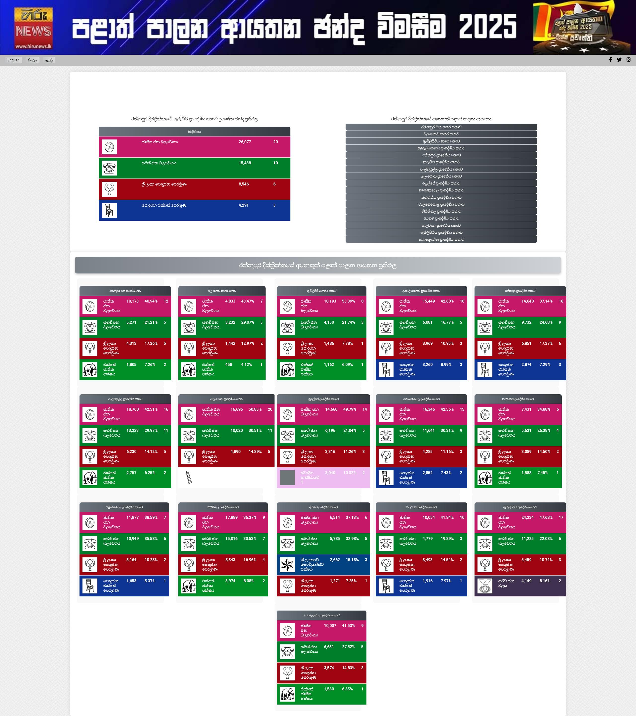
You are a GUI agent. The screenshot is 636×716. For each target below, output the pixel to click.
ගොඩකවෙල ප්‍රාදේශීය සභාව (441, 190)
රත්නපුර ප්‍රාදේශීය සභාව (441, 155)
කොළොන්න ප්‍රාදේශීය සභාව (441, 239)
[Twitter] (619, 60)
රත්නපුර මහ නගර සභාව (441, 127)
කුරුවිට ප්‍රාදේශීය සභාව (441, 162)
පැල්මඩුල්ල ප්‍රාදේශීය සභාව (441, 169)
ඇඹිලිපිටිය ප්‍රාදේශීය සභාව (441, 232)
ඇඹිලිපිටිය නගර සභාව (441, 141)
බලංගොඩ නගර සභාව (441, 134)
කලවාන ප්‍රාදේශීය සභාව (441, 225)
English (13, 60)
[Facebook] (610, 60)
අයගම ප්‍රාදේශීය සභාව (441, 218)
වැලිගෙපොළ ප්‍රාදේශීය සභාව (441, 204)
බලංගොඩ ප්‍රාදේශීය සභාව (441, 176)
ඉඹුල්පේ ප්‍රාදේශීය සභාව (441, 183)
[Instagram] (629, 60)
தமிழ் (49, 60)
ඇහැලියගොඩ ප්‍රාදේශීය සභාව (441, 148)
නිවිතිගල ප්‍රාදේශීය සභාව (441, 211)
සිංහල (32, 60)
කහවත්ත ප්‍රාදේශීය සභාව (441, 197)
